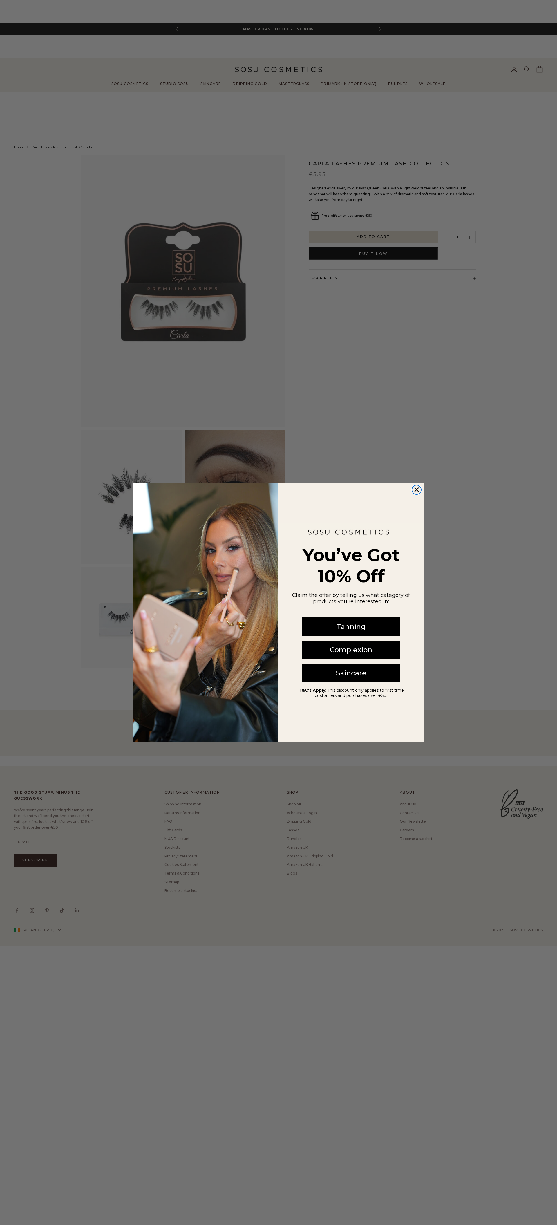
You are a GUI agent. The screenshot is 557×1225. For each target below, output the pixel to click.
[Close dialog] (416, 489)
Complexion (351, 650)
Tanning (351, 626)
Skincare (351, 673)
